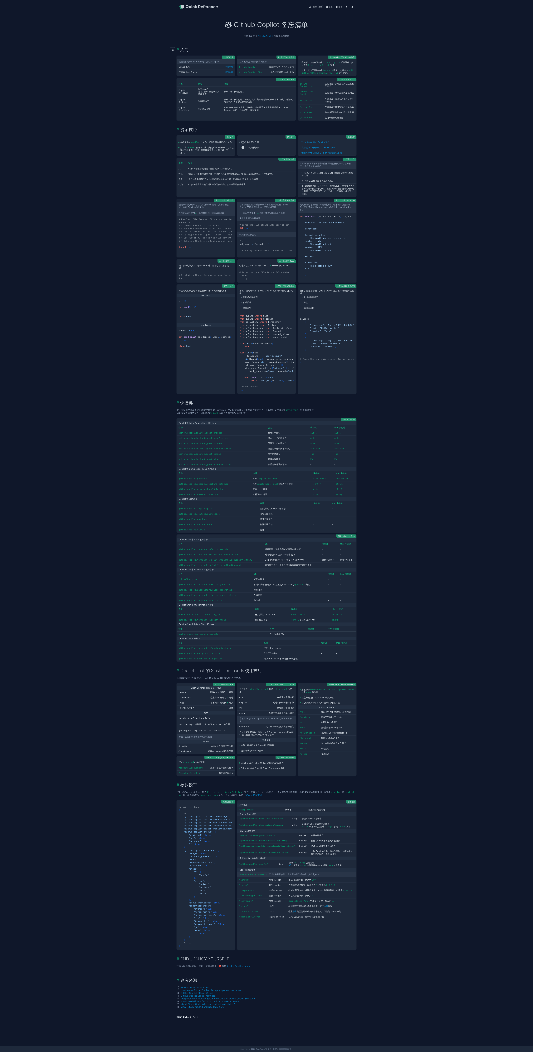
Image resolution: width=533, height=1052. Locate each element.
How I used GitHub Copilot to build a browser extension (210, 1001)
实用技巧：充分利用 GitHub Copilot (318, 147)
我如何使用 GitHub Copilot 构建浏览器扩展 (321, 153)
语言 (291, 865)
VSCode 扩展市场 (253, 795)
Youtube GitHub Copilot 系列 (315, 142)
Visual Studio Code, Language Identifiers (202, 1006)
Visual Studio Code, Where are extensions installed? (208, 1004)
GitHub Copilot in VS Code (194, 987)
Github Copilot (265, 36)
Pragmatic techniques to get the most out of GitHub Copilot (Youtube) (218, 998)
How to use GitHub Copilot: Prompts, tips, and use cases (211, 990)
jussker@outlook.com (238, 966)
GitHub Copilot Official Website (197, 993)
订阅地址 (229, 72)
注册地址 (229, 67)
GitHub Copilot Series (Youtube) (198, 995)
